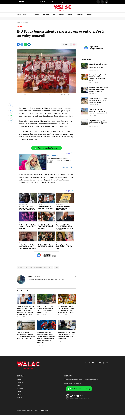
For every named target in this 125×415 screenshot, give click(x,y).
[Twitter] (11, 110)
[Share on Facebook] (18, 44)
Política (69, 14)
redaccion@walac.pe (77, 379)
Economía (61, 14)
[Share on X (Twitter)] (21, 44)
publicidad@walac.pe (91, 379)
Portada (36, 14)
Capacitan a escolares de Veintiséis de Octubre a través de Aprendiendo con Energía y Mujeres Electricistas (49, 2)
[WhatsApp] (11, 115)
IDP (26, 267)
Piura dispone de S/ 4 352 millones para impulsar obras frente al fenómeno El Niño (98, 122)
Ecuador (20, 267)
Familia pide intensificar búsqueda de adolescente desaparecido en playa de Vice (98, 111)
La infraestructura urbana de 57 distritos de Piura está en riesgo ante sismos (98, 100)
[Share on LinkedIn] (29, 44)
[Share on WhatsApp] (25, 44)
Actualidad (45, 14)
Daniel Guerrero (21, 40)
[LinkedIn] (11, 120)
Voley (56, 267)
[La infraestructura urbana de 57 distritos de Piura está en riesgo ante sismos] (84, 100)
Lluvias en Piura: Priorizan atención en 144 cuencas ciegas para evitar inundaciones (26, 335)
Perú (53, 14)
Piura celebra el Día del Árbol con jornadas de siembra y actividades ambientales (45, 309)
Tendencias (79, 14)
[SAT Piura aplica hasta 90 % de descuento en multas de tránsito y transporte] (67, 325)
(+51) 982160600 (75, 383)
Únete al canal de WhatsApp (48, 148)
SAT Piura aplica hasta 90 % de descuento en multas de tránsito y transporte (66, 335)
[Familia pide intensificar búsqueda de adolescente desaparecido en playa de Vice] (84, 111)
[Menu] (107, 15)
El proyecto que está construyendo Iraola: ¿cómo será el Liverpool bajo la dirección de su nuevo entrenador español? (46, 337)
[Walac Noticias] (62, 8)
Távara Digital (44, 410)
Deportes (88, 14)
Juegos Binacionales (35, 267)
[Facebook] (11, 105)
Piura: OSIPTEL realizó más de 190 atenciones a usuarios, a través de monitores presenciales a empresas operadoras (26, 310)
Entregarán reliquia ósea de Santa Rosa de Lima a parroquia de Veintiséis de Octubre (66, 309)
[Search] (105, 15)
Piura (50, 267)
